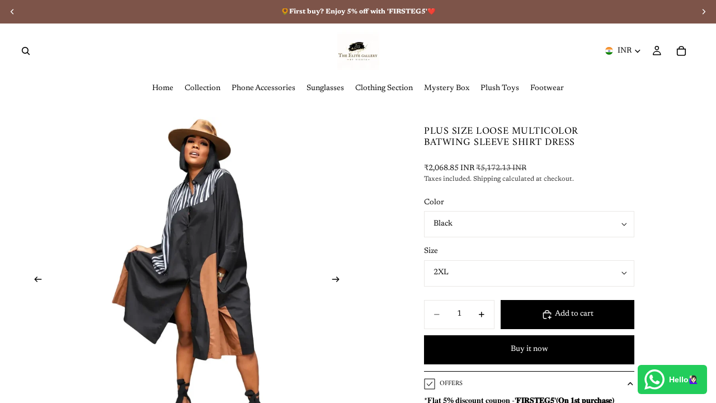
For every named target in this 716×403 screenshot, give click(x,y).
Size (431, 251)
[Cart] (681, 51)
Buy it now (529, 349)
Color (434, 203)
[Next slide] (339, 281)
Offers (451, 384)
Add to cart (574, 314)
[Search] (25, 51)
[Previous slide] (34, 281)
